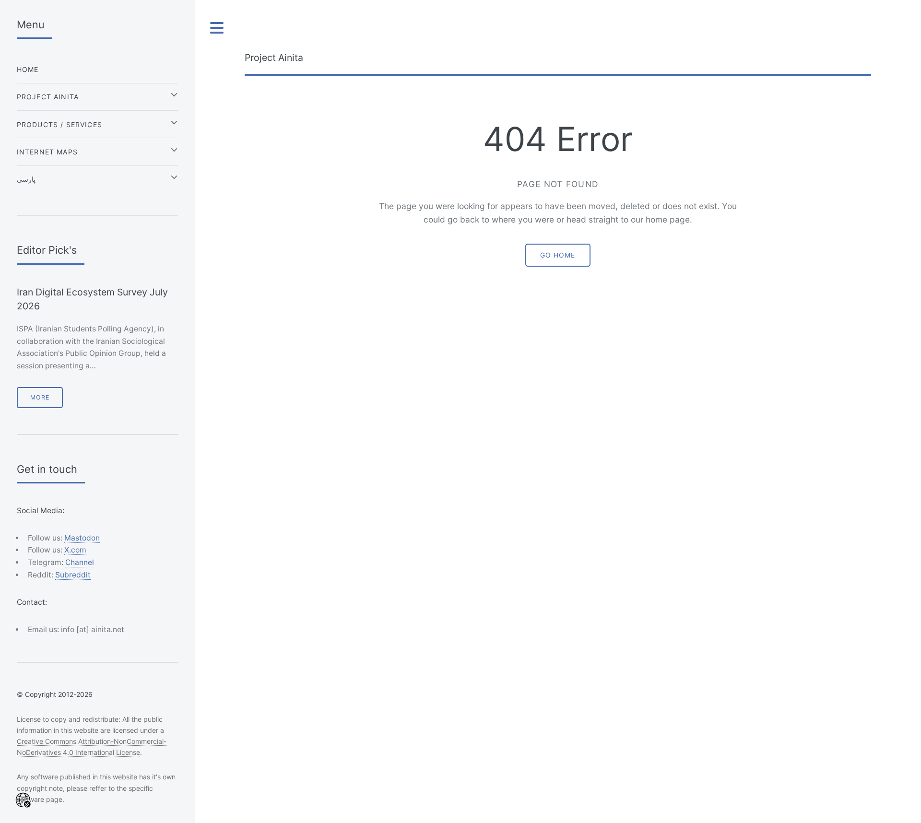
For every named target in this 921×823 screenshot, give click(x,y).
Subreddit (73, 574)
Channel (79, 562)
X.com (75, 549)
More (39, 397)
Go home (557, 255)
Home (28, 69)
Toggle (217, 28)
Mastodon (82, 537)
